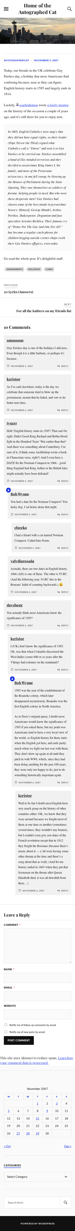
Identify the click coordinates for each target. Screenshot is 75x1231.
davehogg (14, 605)
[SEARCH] (65, 1202)
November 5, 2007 (46, 60)
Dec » (67, 1146)
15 (37, 1118)
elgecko (20, 527)
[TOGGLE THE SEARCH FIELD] (69, 9)
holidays (34, 269)
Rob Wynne (20, 494)
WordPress (46, 1223)
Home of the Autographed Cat (37, 8)
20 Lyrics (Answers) (18, 292)
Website (10, 1005)
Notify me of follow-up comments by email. (32, 1025)
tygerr (12, 423)
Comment (12, 924)
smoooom (15, 340)
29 (37, 1133)
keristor (13, 379)
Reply (64, 366)
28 (28, 1133)
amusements (15, 269)
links (49, 269)
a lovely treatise (58, 105)
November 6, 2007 (26, 592)
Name (9, 969)
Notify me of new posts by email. (27, 1032)
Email (9, 987)
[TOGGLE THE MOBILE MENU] (6, 9)
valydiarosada (22, 561)
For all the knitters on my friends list (43, 311)
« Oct (7, 1146)
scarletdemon (28, 105)
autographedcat (16, 60)
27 (18, 1133)
